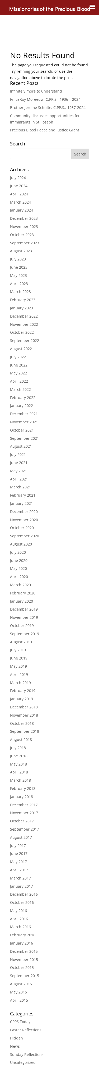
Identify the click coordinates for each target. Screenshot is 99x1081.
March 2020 (20, 584)
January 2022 (21, 405)
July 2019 (18, 649)
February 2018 (22, 788)
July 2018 (18, 747)
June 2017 (18, 853)
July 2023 (18, 259)
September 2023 (24, 242)
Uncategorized (23, 1062)
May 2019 (18, 666)
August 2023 (21, 250)
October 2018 (22, 723)
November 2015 (24, 959)
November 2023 (24, 226)
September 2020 (24, 535)
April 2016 (19, 918)
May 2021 (18, 470)
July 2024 (18, 177)
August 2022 (21, 348)
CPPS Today (20, 1021)
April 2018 (19, 772)
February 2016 (22, 934)
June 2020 (18, 560)
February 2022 (22, 397)
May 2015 (18, 992)
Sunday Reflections (27, 1054)
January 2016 (21, 943)
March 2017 (20, 878)
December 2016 (24, 894)
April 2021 (19, 479)
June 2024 (18, 185)
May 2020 (18, 568)
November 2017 (24, 812)
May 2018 (18, 764)
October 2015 (22, 967)
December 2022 (24, 316)
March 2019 (20, 682)
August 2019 (21, 641)
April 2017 (19, 869)
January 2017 (21, 886)
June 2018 (18, 755)
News (15, 1046)
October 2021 (22, 430)
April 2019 (19, 674)
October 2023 (22, 234)
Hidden (16, 1038)
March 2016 (20, 926)
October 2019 (22, 625)
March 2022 (20, 389)
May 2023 (18, 275)
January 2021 (21, 503)
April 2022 (19, 381)
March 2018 (20, 780)
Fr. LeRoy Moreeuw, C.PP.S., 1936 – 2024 (45, 99)
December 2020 (24, 511)
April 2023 (19, 283)
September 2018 (24, 731)
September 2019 (24, 633)
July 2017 (18, 845)
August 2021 (21, 446)
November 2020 (24, 519)
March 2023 (20, 291)
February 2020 (22, 593)
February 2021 (22, 495)
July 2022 (18, 356)
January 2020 (21, 601)
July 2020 (18, 552)
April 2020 (19, 576)
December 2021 (24, 413)
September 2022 (24, 340)
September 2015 (24, 975)
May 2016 (18, 910)
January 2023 (21, 307)
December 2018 (24, 706)
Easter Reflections (25, 1029)
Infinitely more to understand (36, 91)
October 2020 (22, 527)
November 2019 (24, 617)
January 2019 (21, 698)
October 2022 (22, 332)
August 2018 (21, 739)
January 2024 (21, 210)
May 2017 (18, 861)
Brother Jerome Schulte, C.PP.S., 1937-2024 (48, 107)
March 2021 (20, 486)
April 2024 (19, 193)
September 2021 (24, 438)
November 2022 (24, 324)
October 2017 (22, 820)
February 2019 (22, 690)
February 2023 (22, 299)
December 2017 (24, 804)
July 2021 (18, 454)
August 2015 (21, 983)
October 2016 (22, 902)
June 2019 (18, 658)
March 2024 (20, 202)
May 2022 (18, 372)
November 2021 (24, 421)
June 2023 (18, 267)
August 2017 (21, 837)
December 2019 (24, 609)
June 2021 (18, 462)
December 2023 (24, 218)
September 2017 (24, 829)
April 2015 (19, 1000)
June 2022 (18, 365)
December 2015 (24, 951)
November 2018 (24, 715)
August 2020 (21, 544)
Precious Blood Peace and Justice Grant (44, 129)
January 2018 (21, 796)
